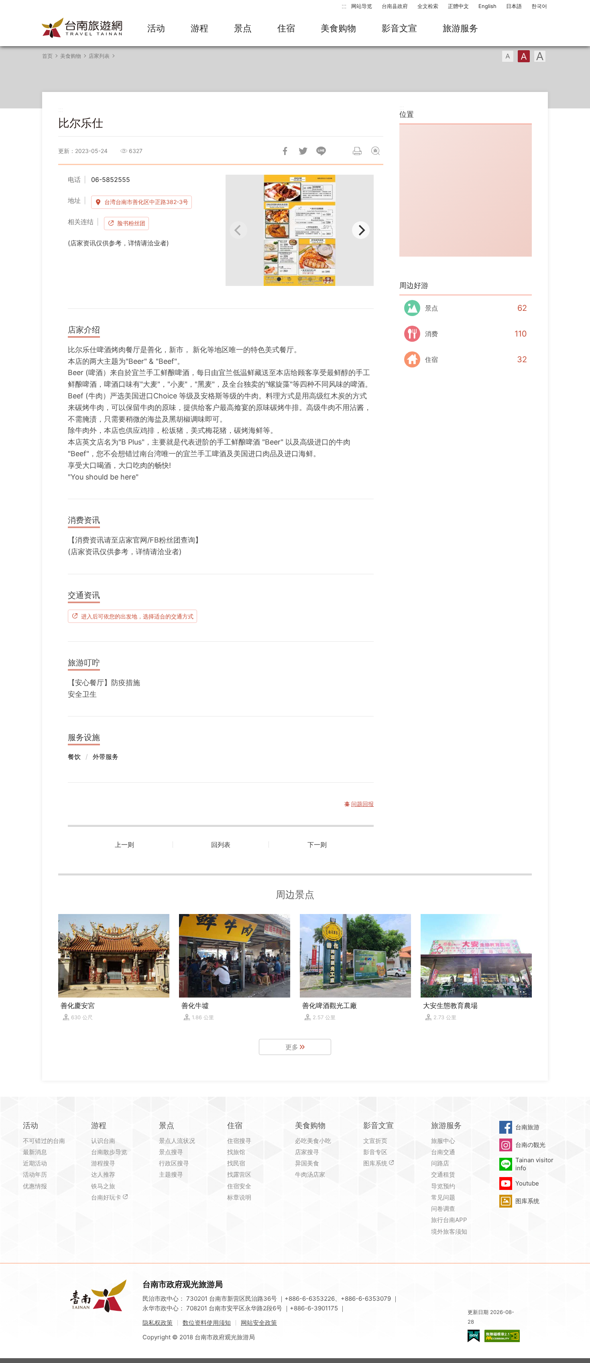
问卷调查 (443, 1208)
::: (344, 5)
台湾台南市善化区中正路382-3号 (146, 201)
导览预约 (443, 1186)
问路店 (440, 1163)
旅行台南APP (449, 1220)
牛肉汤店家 (310, 1174)
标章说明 (239, 1197)
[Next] (361, 230)
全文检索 (427, 6)
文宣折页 (375, 1141)
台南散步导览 (109, 1152)
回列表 (220, 845)
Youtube (527, 1183)
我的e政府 (474, 1336)
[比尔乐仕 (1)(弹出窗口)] (300, 230)
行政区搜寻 (174, 1163)
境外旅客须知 (449, 1231)
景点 (243, 28)
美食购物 (338, 28)
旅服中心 (443, 1141)
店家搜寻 (307, 1152)
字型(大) (540, 56)
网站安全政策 (259, 1322)
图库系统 (375, 1163)
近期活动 (35, 1163)
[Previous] (238, 230)
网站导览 (361, 6)
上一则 (124, 845)
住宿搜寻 (239, 1141)
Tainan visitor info (534, 1164)
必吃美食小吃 (313, 1141)
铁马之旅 (103, 1186)
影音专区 (375, 1152)
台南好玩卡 (106, 1197)
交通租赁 (443, 1174)
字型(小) (508, 56)
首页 (47, 56)
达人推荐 (103, 1174)
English (487, 6)
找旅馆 (236, 1152)
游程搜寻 (103, 1163)
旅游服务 (460, 28)
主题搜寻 (171, 1174)
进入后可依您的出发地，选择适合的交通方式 (137, 616)
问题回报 (375, 151)
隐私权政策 (157, 1322)
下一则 (317, 845)
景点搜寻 (171, 1152)
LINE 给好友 (321, 151)
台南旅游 (527, 1127)
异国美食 (307, 1163)
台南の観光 (530, 1145)
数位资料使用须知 (207, 1322)
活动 (156, 28)
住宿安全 (239, 1186)
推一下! (303, 151)
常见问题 (443, 1197)
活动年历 (35, 1174)
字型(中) (524, 56)
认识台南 (103, 1141)
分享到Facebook (285, 151)
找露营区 (239, 1174)
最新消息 (35, 1152)
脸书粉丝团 (131, 223)
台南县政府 (395, 6)
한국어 (539, 6)
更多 (291, 1047)
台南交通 (443, 1152)
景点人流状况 (177, 1141)
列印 (357, 151)
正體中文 (458, 6)
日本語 (514, 6)
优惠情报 (35, 1186)
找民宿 (236, 1163)
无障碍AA (502, 1336)
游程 (199, 28)
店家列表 (99, 56)
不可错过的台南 (44, 1141)
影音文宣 (399, 28)
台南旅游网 (82, 28)
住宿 (286, 28)
